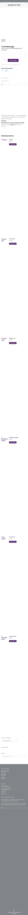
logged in (13, 124)
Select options (13, 144)
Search (25, 756)
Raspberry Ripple (13, 437)
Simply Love (12, 338)
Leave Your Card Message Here (11, 49)
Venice (11, 139)
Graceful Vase (12, 636)
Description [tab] (5, 78)
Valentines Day (15, 64)
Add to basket (13, 60)
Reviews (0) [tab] (5, 81)
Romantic (9, 64)
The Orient (12, 537)
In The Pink (12, 238)
